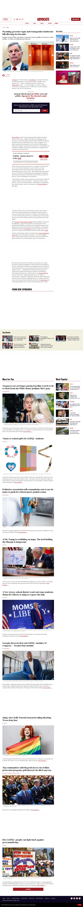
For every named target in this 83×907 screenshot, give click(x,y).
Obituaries (72, 401)
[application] (68, 78)
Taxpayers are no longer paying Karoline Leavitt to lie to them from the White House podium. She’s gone (28, 387)
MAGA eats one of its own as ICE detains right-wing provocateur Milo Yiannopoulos (20, 339)
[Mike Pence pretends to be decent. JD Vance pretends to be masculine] (62, 38)
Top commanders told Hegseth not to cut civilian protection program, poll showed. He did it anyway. (27, 769)
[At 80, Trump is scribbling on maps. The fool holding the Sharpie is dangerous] (28, 561)
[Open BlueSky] (17, 19)
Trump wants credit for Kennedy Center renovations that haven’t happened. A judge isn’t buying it (75, 49)
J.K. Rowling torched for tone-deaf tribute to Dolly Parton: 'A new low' (75, 389)
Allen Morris (5, 845)
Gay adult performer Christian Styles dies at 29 (75, 405)
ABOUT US (8, 898)
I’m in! (44, 110)
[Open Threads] (20, 19)
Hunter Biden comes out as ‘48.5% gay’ (75, 65)
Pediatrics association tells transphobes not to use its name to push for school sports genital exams (27, 490)
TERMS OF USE (47, 898)
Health (42, 23)
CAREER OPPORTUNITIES (16, 898)
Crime (71, 53)
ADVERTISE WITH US (24, 898)
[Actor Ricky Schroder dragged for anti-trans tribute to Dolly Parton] (62, 413)
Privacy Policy (24, 904)
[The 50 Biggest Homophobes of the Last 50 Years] (34, 338)
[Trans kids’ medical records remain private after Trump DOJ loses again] (62, 431)
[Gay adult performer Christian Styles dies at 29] (62, 404)
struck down (44, 280)
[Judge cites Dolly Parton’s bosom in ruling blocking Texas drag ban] (28, 740)
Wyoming (14, 80)
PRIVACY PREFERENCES (39, 898)
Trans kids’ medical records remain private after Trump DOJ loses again (75, 433)
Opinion (56, 23)
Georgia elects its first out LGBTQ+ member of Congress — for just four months (24, 644)
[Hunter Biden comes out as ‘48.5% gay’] (62, 64)
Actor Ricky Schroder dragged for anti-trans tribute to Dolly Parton (75, 415)
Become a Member (44, 156)
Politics (27, 23)
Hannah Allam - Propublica (16, 773)
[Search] (69, 19)
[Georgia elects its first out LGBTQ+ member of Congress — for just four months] (28, 665)
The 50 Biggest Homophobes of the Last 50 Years (47, 338)
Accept (79, 904)
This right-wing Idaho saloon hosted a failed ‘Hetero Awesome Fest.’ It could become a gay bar (75, 425)
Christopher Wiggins (6, 391)
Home (3, 27)
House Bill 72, (16, 137)
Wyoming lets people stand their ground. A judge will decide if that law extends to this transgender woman (75, 59)
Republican (32, 80)
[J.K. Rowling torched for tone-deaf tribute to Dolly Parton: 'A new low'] (62, 386)
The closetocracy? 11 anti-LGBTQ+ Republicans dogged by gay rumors (20, 345)
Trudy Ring (8, 74)
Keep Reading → (27, 431)
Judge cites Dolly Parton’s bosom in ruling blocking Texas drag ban (26, 719)
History (50, 23)
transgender (15, 85)
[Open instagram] (22, 19)
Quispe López (5, 441)
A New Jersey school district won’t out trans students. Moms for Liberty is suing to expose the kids (28, 593)
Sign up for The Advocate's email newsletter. (34, 97)
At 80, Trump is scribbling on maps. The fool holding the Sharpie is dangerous (27, 540)
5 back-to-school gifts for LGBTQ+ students (23, 438)
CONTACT (4, 898)
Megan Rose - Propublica (7, 773)
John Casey (5, 544)
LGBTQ (36, 94)
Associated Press (43, 273)
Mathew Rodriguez (6, 494)
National (71, 44)
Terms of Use (32, 904)
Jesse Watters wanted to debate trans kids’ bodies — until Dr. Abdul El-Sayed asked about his (73, 339)
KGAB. (46, 230)
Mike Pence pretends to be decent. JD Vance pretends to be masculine (75, 40)
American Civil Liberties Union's (23, 222)
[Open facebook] (14, 19)
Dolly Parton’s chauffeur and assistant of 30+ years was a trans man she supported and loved (75, 398)
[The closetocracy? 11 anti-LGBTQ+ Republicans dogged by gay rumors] (7, 345)
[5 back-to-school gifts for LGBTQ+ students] (28, 458)
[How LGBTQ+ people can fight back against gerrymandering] (28, 862)
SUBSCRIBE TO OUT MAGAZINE (5, 19)
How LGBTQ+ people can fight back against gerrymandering (23, 841)
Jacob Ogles (5, 597)
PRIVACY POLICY (31, 898)
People (71, 384)
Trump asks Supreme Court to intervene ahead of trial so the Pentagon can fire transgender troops (46, 347)
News (35, 23)
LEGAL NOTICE (53, 898)
